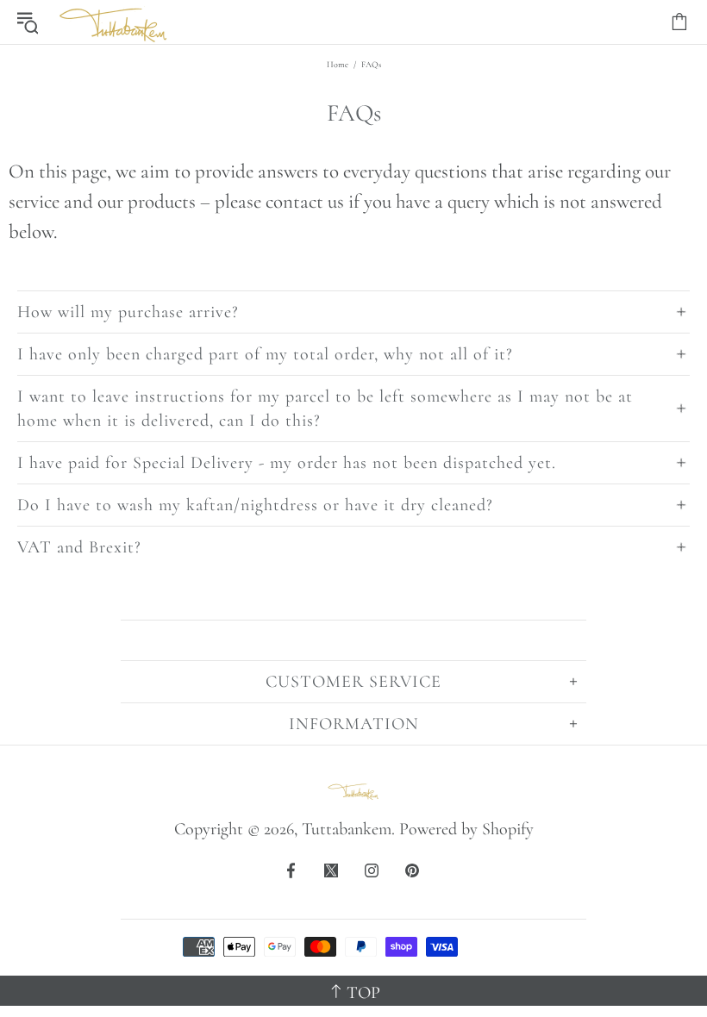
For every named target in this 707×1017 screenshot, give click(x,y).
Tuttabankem (113, 22)
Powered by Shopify (466, 829)
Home (337, 64)
